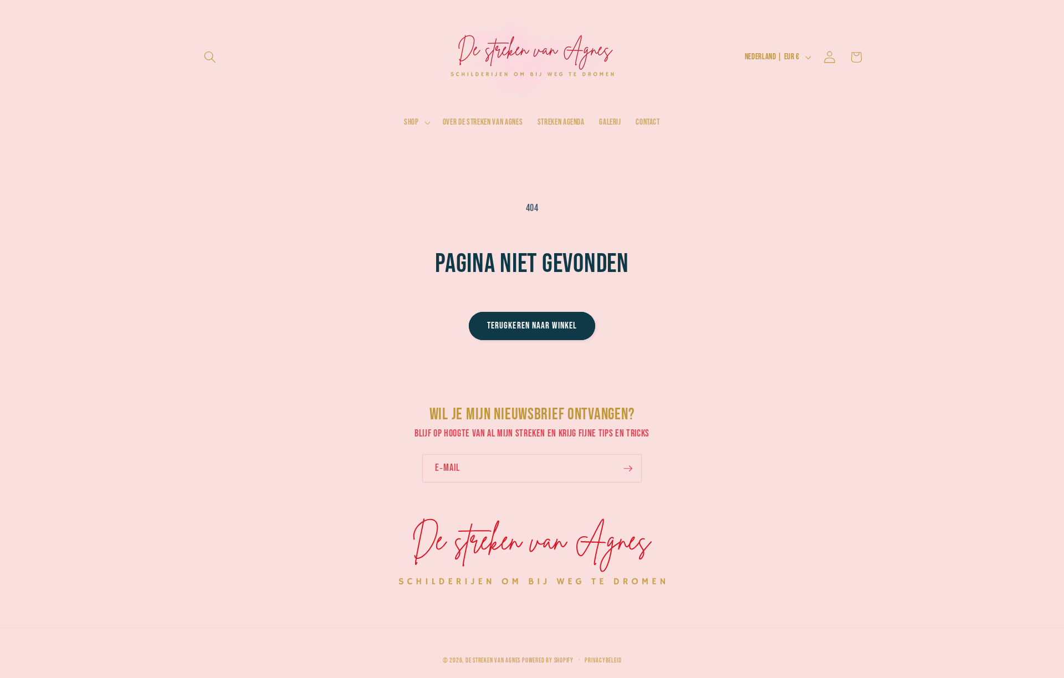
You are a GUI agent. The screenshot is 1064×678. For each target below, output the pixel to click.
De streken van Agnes (493, 661)
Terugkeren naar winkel (532, 325)
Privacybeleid (603, 660)
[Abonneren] (628, 468)
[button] (210, 57)
